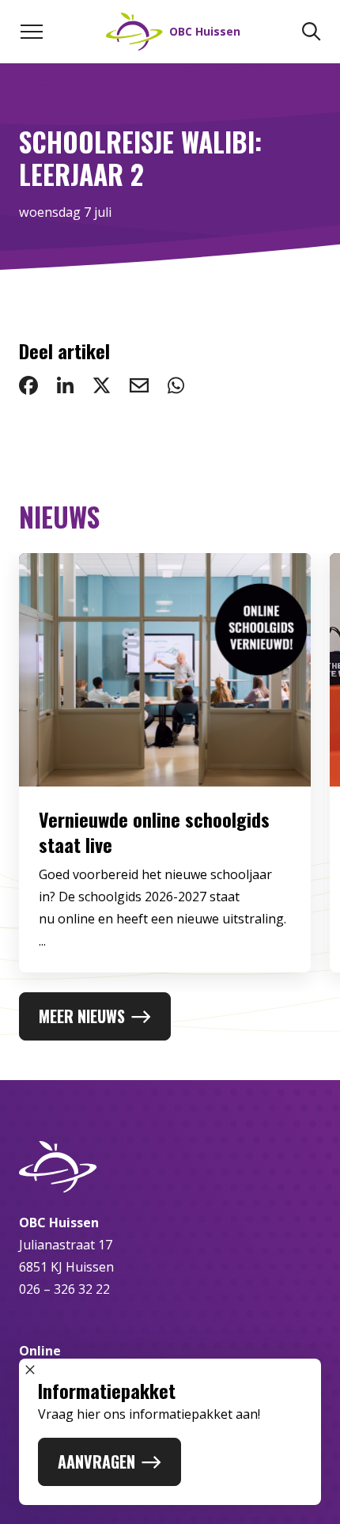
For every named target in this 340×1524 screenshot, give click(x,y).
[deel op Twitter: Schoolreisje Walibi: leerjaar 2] (102, 385)
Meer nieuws (82, 1016)
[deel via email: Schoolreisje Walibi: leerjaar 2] (139, 385)
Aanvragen (96, 1461)
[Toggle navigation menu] (31, 31)
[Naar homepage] (170, 1166)
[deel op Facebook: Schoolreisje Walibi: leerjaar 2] (28, 385)
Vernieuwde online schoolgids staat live (154, 832)
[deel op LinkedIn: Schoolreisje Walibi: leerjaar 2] (65, 385)
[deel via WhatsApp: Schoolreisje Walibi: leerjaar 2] (176, 385)
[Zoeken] (311, 31)
